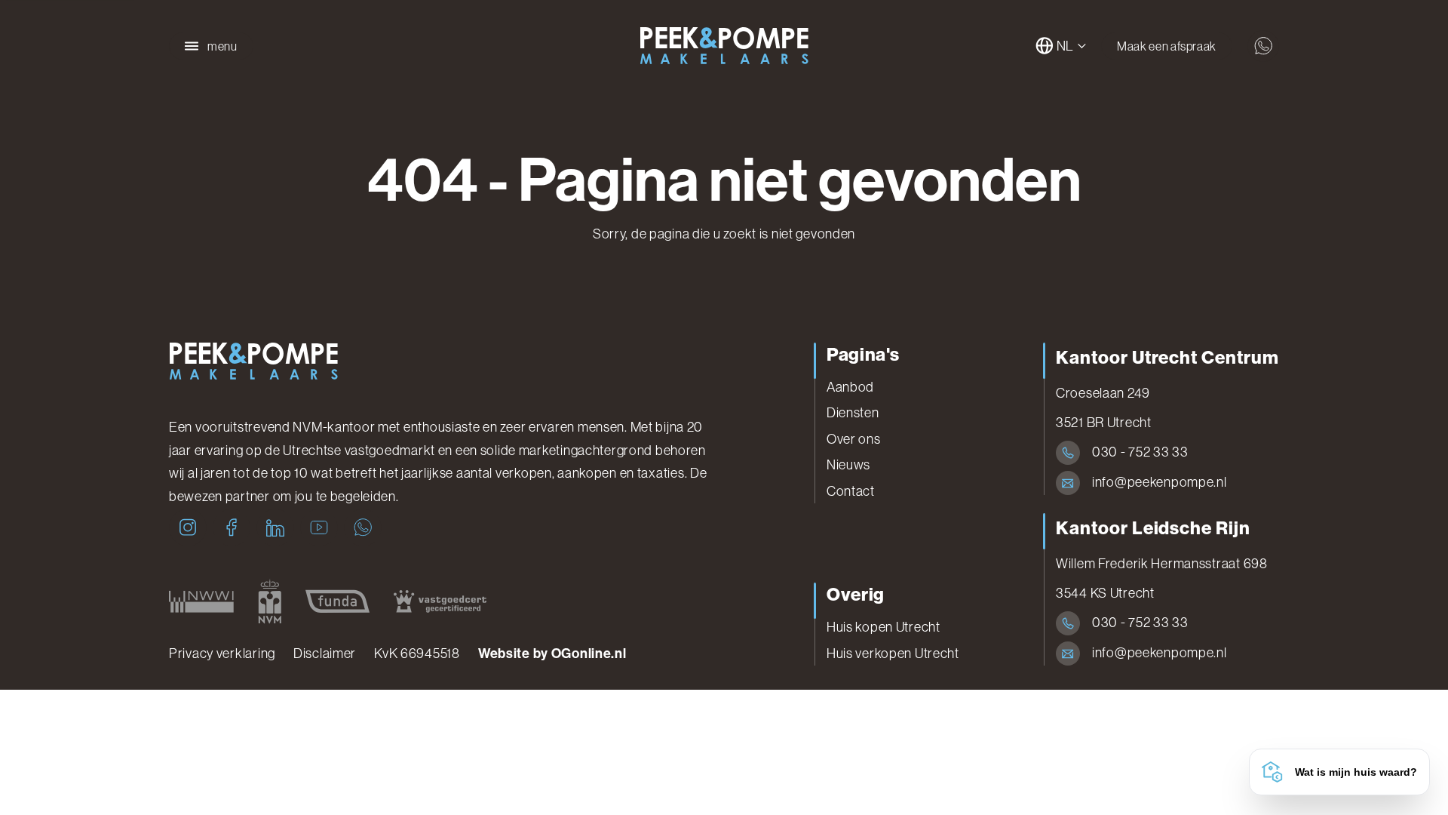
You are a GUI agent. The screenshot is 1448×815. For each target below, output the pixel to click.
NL (1065, 46)
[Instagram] (188, 527)
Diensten (853, 412)
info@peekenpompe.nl (1159, 482)
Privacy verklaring (222, 653)
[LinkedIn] (275, 527)
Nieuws (848, 464)
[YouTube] (319, 527)
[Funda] (337, 601)
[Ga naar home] (724, 46)
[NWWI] (201, 601)
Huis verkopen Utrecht (893, 653)
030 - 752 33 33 (1140, 452)
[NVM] (269, 601)
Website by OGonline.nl (552, 653)
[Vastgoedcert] (440, 601)
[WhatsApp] (363, 527)
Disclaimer (324, 653)
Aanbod (850, 387)
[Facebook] (231, 527)
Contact (851, 491)
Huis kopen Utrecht (883, 627)
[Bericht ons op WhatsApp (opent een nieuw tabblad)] (1263, 46)
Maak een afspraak (1166, 46)
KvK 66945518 (417, 653)
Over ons (854, 439)
